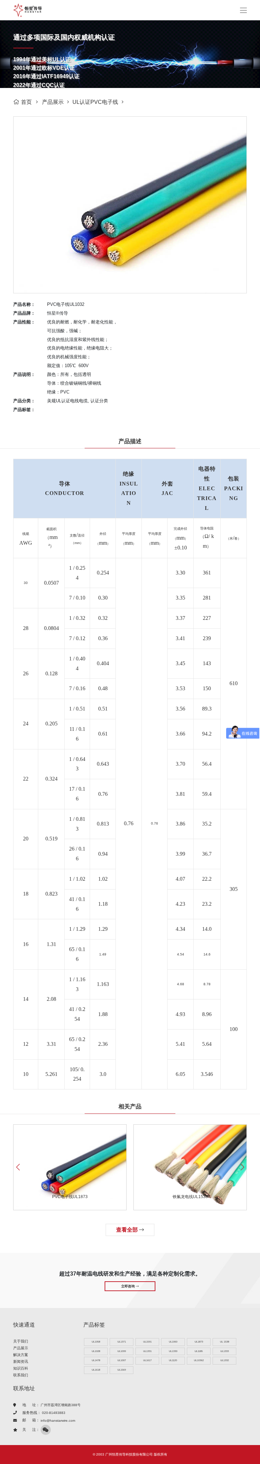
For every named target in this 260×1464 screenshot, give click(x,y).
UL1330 (173, 1351)
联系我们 (20, 1375)
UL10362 (199, 1360)
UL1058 (96, 1341)
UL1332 (224, 1360)
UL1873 (199, 1341)
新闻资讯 (20, 1361)
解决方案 (20, 1355)
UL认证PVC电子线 (95, 102)
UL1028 (96, 1351)
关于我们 (20, 1341)
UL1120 (173, 1360)
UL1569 (121, 1369)
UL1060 (173, 1341)
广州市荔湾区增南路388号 (61, 1405)
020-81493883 (53, 1413)
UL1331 (147, 1351)
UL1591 (147, 1341)
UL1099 (121, 1351)
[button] (242, 1167)
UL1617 (147, 1360)
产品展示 (53, 102)
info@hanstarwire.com (58, 1420)
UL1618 (96, 1369)
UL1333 (224, 1351)
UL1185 (199, 1351)
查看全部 (127, 1230)
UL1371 (121, 1341)
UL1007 (121, 1360)
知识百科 (20, 1368)
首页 (26, 102)
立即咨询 (128, 1286)
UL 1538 (224, 1341)
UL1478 (96, 1360)
